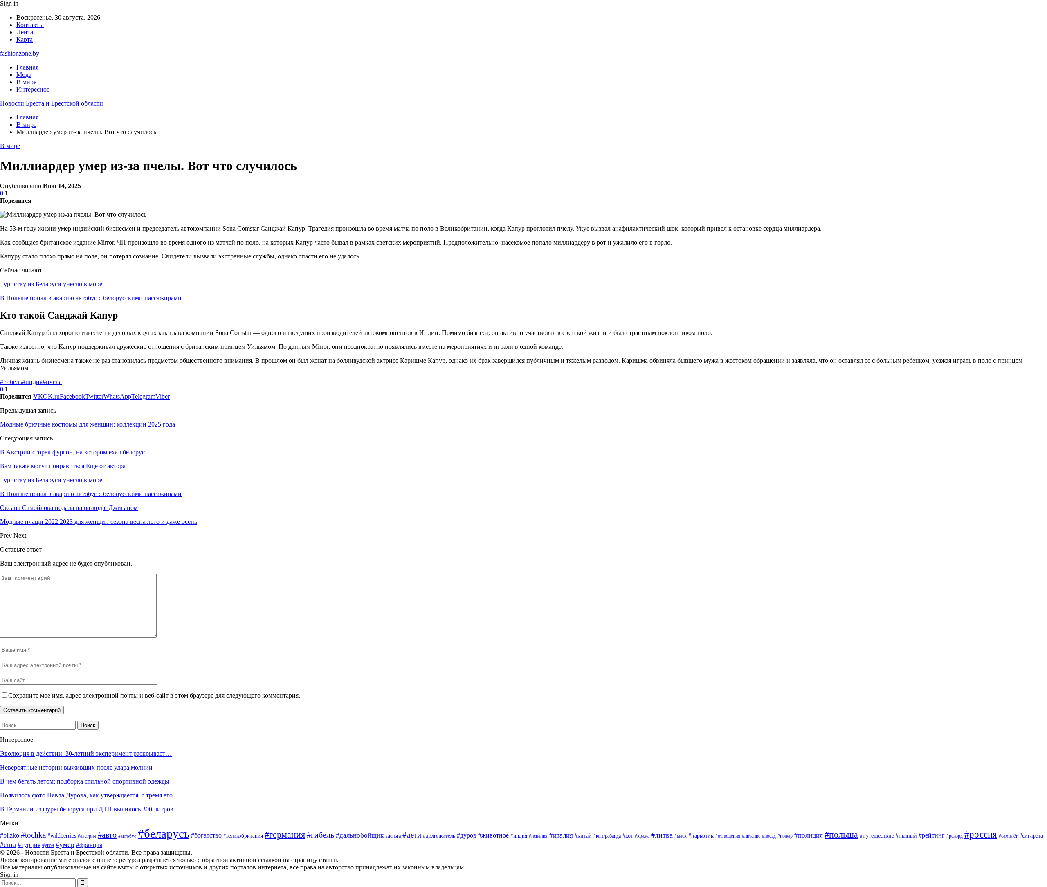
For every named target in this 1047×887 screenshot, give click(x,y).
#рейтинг (932, 835)
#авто (107, 834)
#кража (642, 836)
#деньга (393, 836)
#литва (662, 835)
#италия (561, 835)
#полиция (808, 835)
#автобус (127, 836)
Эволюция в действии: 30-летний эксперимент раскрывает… (86, 753)
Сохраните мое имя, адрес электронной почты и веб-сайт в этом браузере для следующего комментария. (154, 695)
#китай (583, 835)
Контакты (30, 24)
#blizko (9, 835)
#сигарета (1031, 836)
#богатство (206, 835)
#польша (841, 835)
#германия (285, 835)
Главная (27, 67)
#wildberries (61, 836)
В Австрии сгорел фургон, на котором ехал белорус (72, 452)
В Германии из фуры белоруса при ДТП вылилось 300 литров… (90, 809)
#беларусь (163, 833)
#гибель (11, 381)
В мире (26, 82)
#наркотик (701, 836)
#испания (538, 836)
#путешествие (877, 835)
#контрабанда (607, 836)
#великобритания (243, 836)
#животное (493, 835)
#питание (751, 836)
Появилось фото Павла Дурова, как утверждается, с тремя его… (89, 795)
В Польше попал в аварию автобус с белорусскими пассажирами (91, 297)
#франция (89, 845)
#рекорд (954, 836)
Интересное (32, 89)
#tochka (33, 835)
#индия (32, 381)
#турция (29, 844)
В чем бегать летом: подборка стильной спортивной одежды (84, 781)
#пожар (785, 836)
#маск (680, 836)
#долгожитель (439, 836)
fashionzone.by (19, 53)
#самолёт (1008, 836)
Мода (23, 74)
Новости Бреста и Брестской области (51, 103)
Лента (24, 32)
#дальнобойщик (360, 835)
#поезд (769, 836)
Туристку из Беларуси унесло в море (51, 284)
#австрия (87, 836)
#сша (8, 844)
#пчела (52, 381)
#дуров (466, 835)
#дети (411, 835)
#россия (980, 834)
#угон (48, 845)
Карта (24, 39)
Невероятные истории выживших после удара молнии (76, 767)
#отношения (727, 836)
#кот (627, 835)
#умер (65, 845)
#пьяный (906, 835)
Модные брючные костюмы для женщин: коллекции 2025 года (87, 424)
